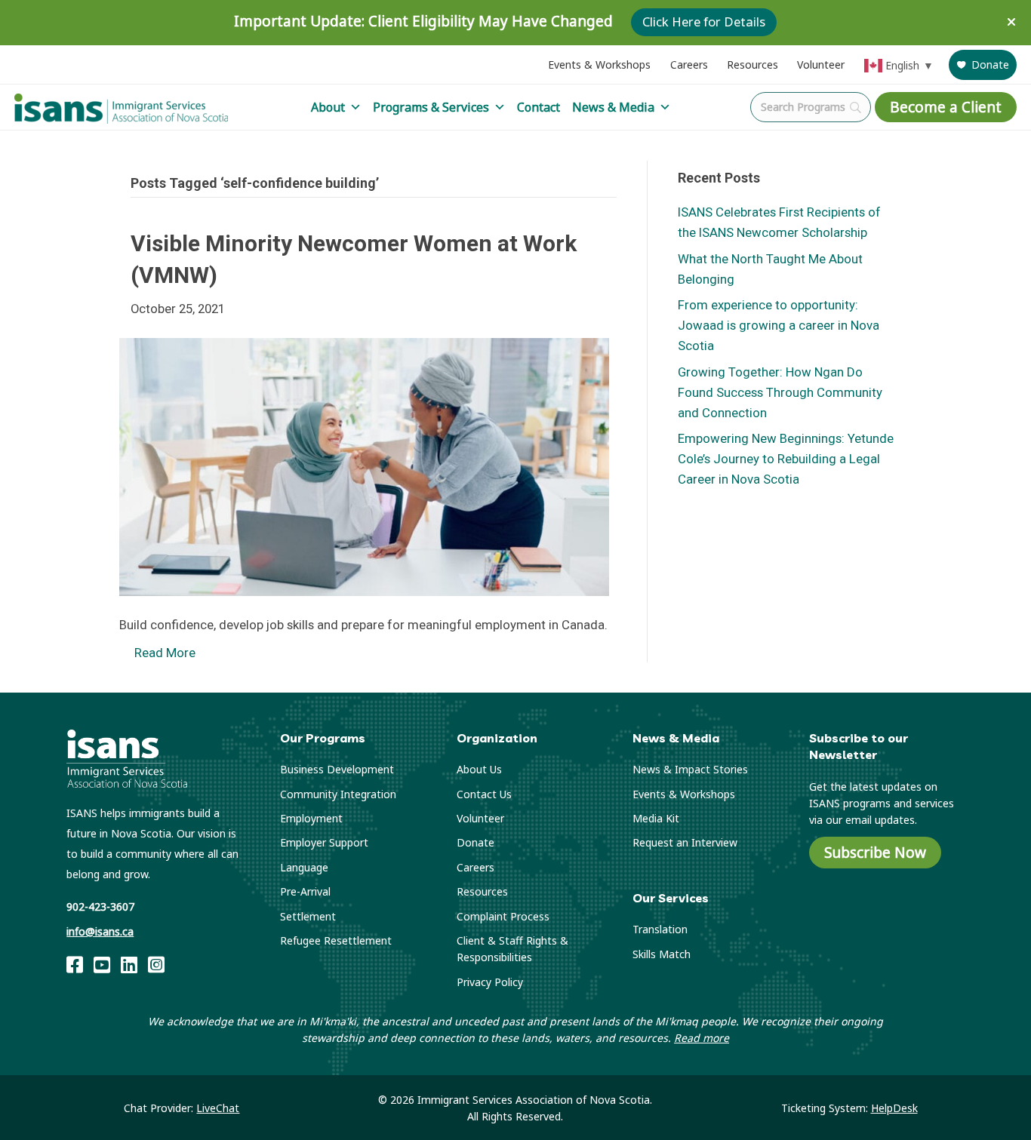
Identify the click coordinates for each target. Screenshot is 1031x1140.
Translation (660, 929)
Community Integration (338, 794)
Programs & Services (431, 107)
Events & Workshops (599, 64)
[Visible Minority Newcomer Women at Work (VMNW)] (364, 465)
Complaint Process (503, 916)
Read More (164, 652)
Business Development (337, 769)
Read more (701, 1038)
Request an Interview (684, 842)
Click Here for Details (703, 22)
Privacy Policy (490, 982)
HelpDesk (894, 1108)
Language (304, 867)
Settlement (308, 916)
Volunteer (821, 64)
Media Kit (655, 818)
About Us (479, 769)
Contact (538, 107)
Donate (990, 64)
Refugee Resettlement (336, 940)
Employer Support (324, 842)
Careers (689, 64)
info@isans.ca (100, 931)
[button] (1013, 22)
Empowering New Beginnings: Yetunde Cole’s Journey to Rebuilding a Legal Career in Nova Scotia (786, 459)
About (328, 107)
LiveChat (217, 1108)
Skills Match (661, 954)
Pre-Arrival (305, 891)
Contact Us (484, 794)
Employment (311, 818)
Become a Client (946, 107)
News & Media (613, 107)
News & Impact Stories (690, 769)
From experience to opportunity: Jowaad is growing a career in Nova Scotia (778, 325)
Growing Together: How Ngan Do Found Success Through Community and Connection (780, 392)
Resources (752, 64)
